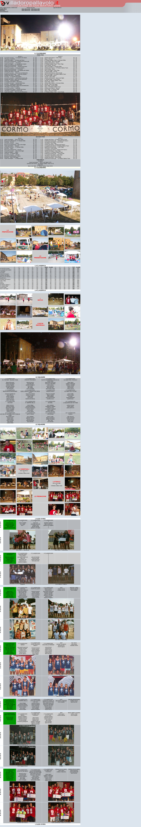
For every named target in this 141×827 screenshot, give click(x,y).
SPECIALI (2, 10)
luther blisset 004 (26, 10)
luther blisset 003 (35, 9)
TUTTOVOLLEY (4, 11)
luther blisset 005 (35, 10)
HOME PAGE (3, 9)
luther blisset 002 (26, 9)
